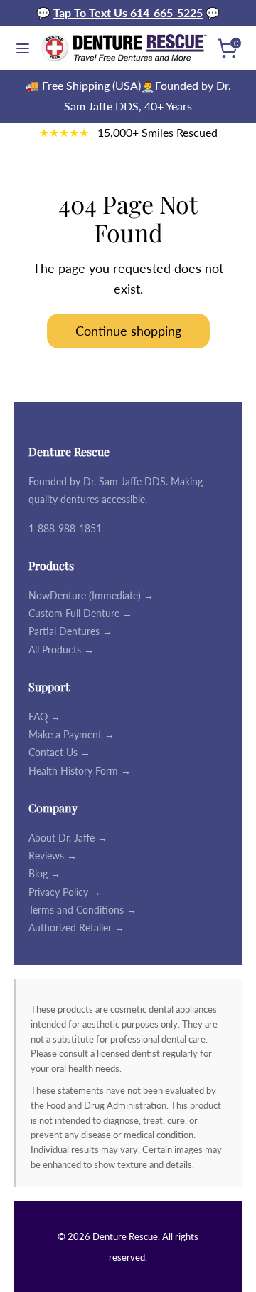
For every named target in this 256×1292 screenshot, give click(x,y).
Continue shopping (128, 330)
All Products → (61, 650)
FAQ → (44, 716)
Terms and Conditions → (82, 910)
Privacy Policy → (64, 892)
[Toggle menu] (20, 48)
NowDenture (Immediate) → (91, 595)
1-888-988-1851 (65, 528)
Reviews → (52, 855)
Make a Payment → (71, 734)
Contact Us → (59, 752)
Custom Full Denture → (80, 613)
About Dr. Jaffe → (67, 838)
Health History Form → (79, 771)
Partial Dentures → (70, 631)
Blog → (44, 873)
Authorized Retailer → (76, 927)
